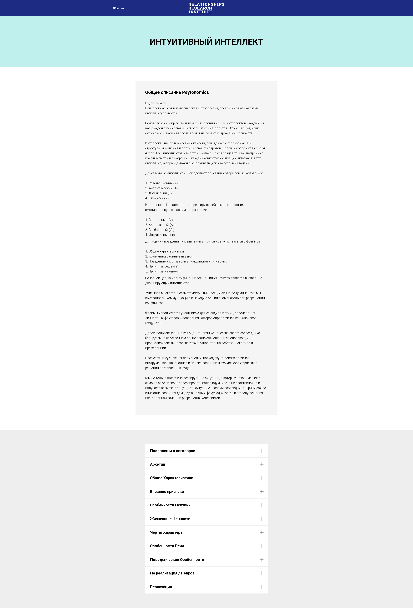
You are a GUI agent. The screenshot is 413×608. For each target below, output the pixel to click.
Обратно (118, 8)
